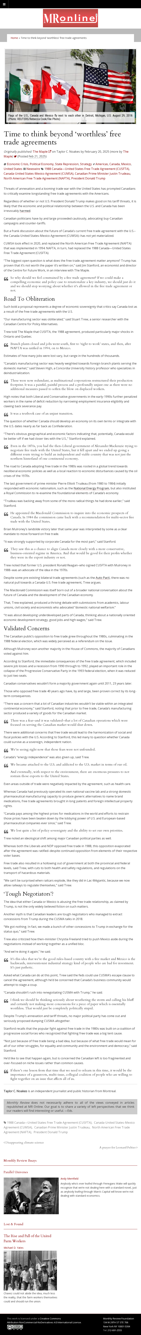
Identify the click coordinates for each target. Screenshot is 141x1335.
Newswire (33, 169)
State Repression (67, 164)
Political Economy (42, 164)
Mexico (126, 164)
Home (14, 38)
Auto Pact (102, 578)
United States (13, 169)
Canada (114, 164)
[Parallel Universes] (31, 1196)
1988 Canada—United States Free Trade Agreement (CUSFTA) (86, 169)
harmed (25, 211)
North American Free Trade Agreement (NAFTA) (37, 178)
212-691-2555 (115, 1330)
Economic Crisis (17, 164)
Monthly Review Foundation (118, 1318)
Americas (101, 164)
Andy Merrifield (69, 1178)
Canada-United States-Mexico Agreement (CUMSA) (38, 174)
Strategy (86, 164)
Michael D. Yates (14, 1247)
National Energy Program (91, 488)
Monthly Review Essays (20, 1160)
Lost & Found (13, 1224)
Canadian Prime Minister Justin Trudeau (102, 174)
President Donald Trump (88, 178)
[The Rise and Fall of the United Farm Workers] (30, 1271)
